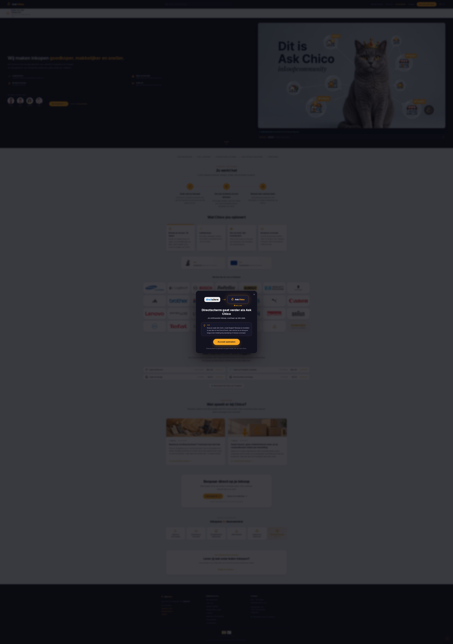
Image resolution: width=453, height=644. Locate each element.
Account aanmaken (226, 342)
